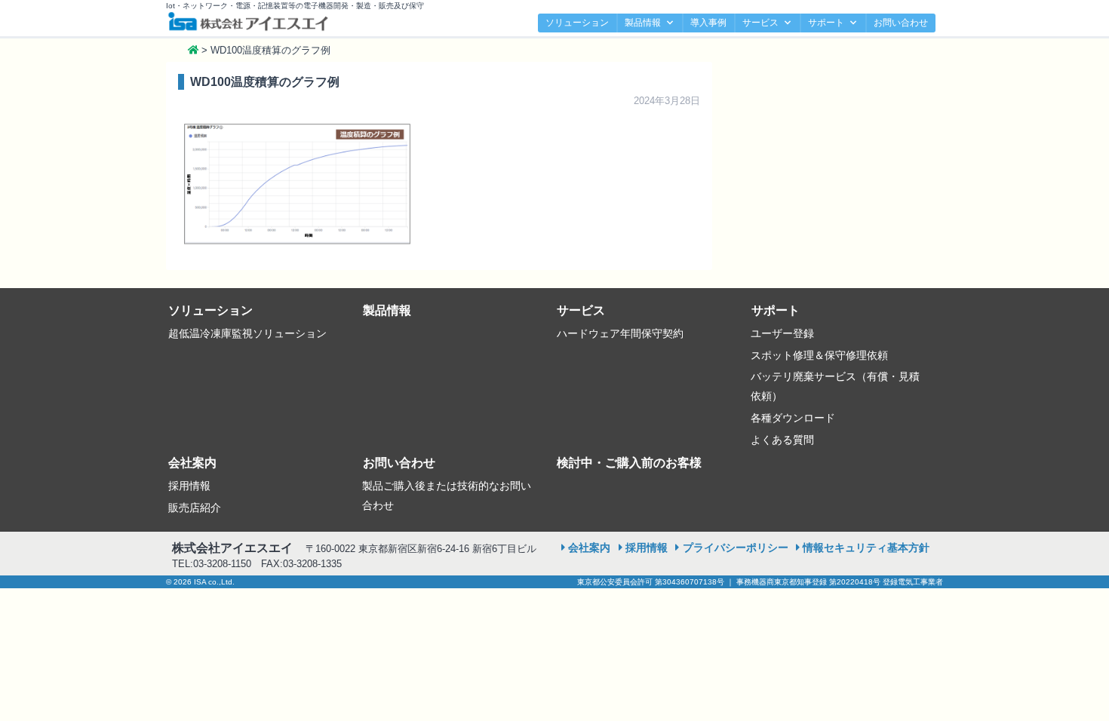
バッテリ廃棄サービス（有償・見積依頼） (835, 386)
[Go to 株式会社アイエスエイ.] (193, 50)
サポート (826, 22)
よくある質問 (782, 440)
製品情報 (643, 22)
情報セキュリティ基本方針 (866, 548)
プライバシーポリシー (735, 548)
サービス (760, 22)
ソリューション (577, 22)
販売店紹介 (194, 508)
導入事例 (708, 22)
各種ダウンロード (793, 418)
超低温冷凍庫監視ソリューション (247, 333)
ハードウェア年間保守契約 (620, 333)
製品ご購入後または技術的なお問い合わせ (446, 495)
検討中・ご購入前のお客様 (629, 462)
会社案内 (192, 462)
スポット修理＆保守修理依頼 (819, 355)
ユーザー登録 (782, 333)
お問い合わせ (901, 22)
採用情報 (189, 486)
